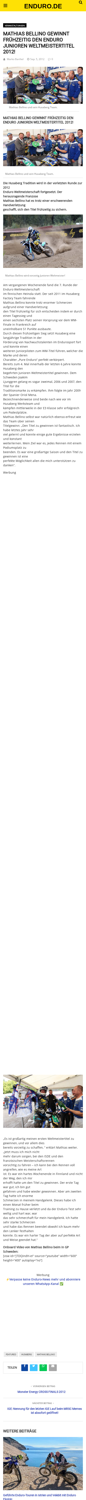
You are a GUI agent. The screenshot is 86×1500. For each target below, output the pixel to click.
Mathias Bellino (46, 1354)
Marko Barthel (15, 59)
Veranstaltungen (15, 25)
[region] (43, 1313)
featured (11, 1354)
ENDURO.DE (43, 6)
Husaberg (26, 1354)
